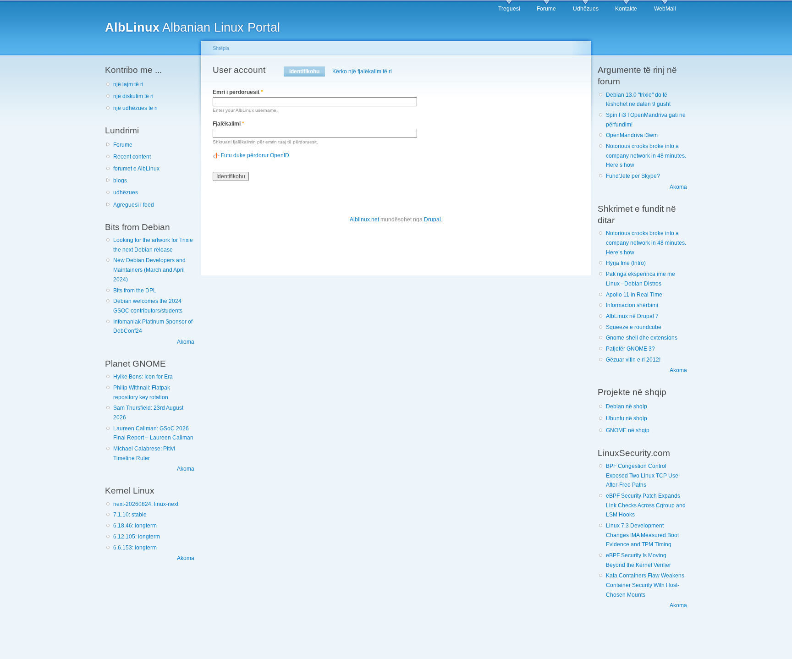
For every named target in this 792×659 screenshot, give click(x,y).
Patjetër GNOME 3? (630, 349)
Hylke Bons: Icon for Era (143, 376)
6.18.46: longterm (135, 525)
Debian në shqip (626, 406)
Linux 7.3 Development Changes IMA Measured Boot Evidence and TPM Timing (642, 535)
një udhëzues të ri (135, 108)
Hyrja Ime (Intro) (626, 263)
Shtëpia (221, 48)
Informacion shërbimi (632, 305)
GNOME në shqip (627, 430)
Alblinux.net (364, 219)
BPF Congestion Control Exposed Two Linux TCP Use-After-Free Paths (643, 475)
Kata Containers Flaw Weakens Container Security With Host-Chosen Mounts (645, 585)
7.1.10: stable (130, 514)
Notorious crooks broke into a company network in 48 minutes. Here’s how (646, 155)
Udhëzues (586, 8)
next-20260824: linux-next (145, 504)
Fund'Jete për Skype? (633, 176)
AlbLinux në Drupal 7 (632, 316)
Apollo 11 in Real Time (634, 294)
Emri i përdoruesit (238, 92)
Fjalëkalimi (228, 124)
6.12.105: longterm (136, 536)
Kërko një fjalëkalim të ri (362, 71)
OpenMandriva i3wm (632, 135)
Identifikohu (307, 71)
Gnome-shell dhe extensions (641, 338)
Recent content (132, 157)
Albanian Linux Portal (192, 27)
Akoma (185, 342)
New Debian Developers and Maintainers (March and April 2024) (149, 269)
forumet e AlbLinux (136, 168)
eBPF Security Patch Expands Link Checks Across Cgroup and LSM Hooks (646, 505)
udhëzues (125, 192)
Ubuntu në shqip (626, 418)
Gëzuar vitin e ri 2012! (633, 360)
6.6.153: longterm (135, 547)
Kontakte (626, 8)
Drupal (432, 219)
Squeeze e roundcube (633, 327)
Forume (546, 8)
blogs (120, 180)
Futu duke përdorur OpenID (255, 155)
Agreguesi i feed (133, 205)
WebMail (665, 8)
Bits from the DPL (134, 290)
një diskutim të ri (133, 96)
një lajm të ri (128, 84)
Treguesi (509, 8)
